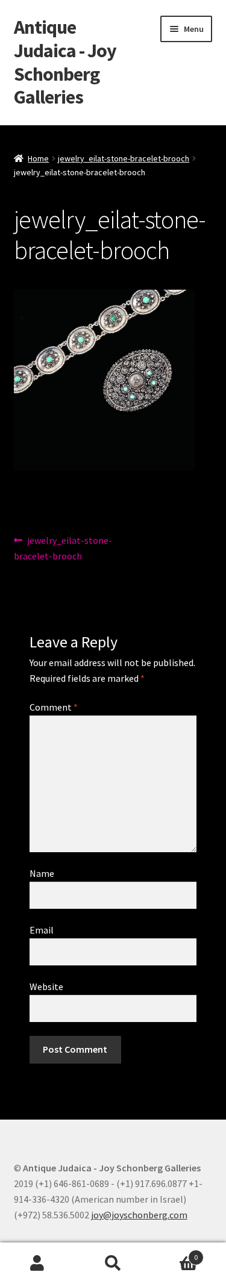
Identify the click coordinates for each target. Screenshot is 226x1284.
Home (38, 158)
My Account (37, 1263)
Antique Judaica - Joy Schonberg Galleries (65, 62)
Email (42, 930)
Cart (174, 1253)
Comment (54, 707)
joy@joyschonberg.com (139, 1215)
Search (113, 1263)
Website (46, 986)
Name (42, 873)
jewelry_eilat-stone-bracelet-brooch (123, 158)
